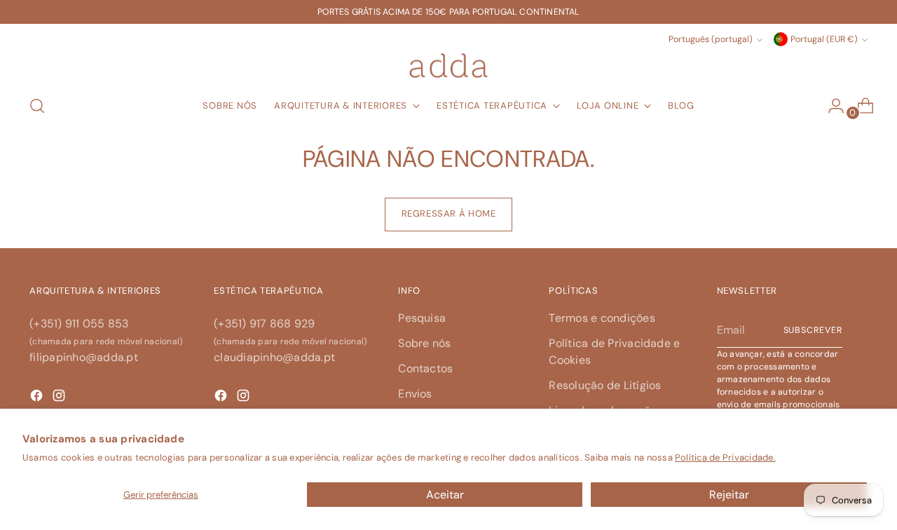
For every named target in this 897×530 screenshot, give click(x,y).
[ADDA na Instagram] (244, 397)
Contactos (425, 368)
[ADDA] (448, 65)
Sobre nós (424, 343)
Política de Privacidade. (725, 457)
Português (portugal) (711, 39)
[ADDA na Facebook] (222, 397)
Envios (415, 393)
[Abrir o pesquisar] (37, 106)
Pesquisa (422, 318)
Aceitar (445, 494)
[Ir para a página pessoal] (830, 106)
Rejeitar (729, 494)
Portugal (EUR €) (824, 39)
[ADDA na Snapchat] (37, 397)
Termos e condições (602, 318)
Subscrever (812, 330)
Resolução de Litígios (605, 385)
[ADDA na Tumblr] (60, 397)
